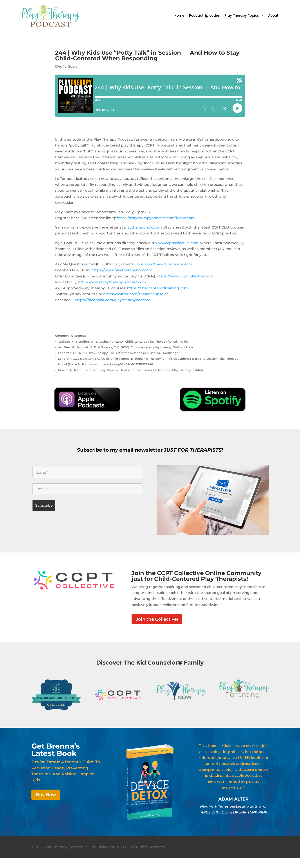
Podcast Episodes (204, 16)
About (273, 16)
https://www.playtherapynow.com (121, 270)
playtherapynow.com (143, 227)
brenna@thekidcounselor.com (164, 264)
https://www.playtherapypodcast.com (112, 282)
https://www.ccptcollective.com (185, 276)
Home (179, 16)
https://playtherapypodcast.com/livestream (156, 218)
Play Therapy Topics (242, 16)
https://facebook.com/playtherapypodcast (112, 300)
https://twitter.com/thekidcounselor (135, 294)
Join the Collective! (157, 619)
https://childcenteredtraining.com (157, 288)
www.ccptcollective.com (177, 243)
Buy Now (46, 794)
